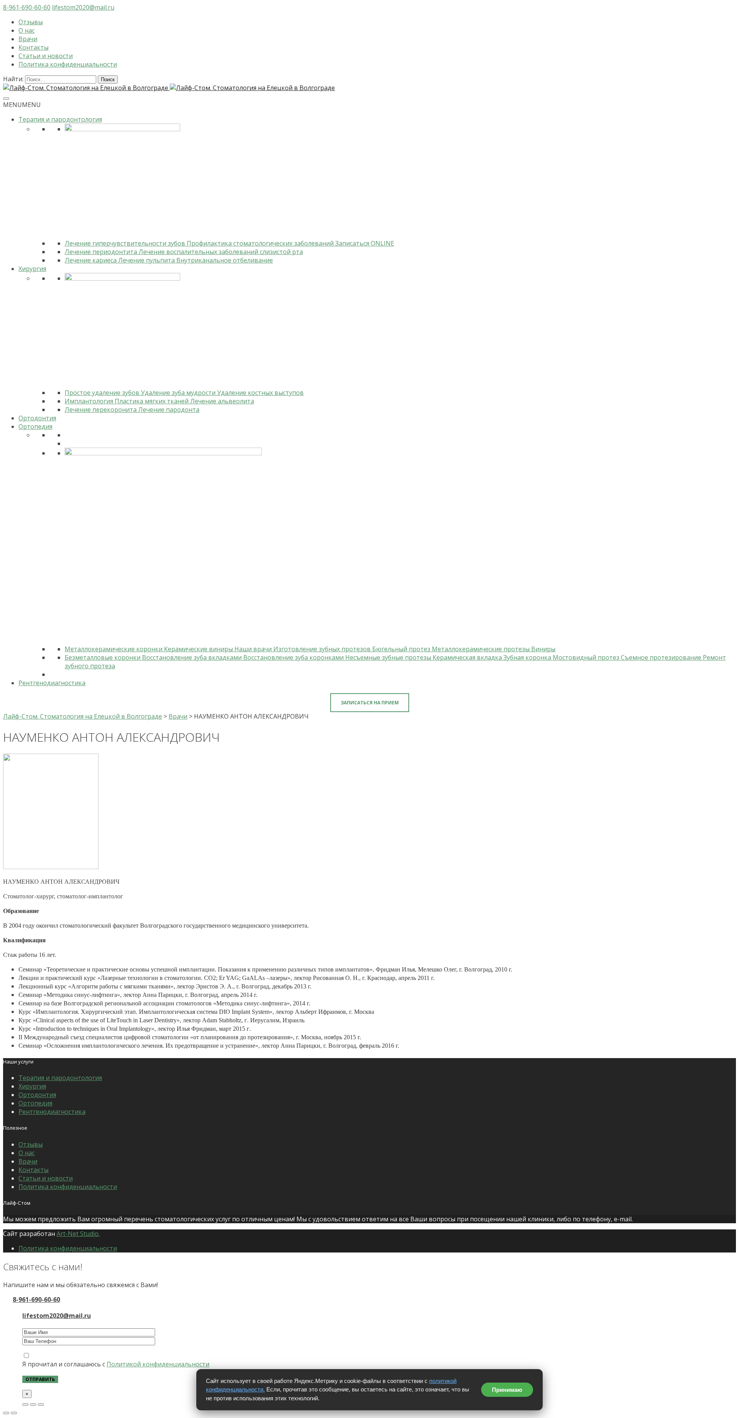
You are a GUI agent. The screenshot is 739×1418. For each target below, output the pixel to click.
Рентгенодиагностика (51, 683)
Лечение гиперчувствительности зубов (126, 243)
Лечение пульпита (147, 260)
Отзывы (30, 22)
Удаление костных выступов (260, 392)
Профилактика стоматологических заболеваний (261, 243)
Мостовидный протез (587, 657)
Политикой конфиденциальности (158, 1364)
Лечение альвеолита (222, 401)
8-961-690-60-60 (26, 7)
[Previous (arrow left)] (6, 1413)
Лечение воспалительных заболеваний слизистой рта (221, 251)
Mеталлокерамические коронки (114, 649)
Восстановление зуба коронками (294, 657)
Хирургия (32, 268)
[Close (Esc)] (25, 1404)
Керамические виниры (199, 649)
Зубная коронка (528, 657)
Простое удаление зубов (103, 392)
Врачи (27, 39)
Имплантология (90, 401)
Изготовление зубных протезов (322, 649)
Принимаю (507, 1389)
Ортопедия (35, 426)
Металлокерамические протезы (481, 649)
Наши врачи (253, 649)
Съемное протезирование (662, 657)
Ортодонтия (37, 418)
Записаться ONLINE (364, 243)
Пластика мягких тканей (152, 401)
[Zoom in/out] (41, 1404)
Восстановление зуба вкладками (192, 657)
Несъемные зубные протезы (389, 657)
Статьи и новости (45, 56)
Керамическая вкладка (468, 657)
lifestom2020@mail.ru (83, 7)
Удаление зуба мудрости (179, 392)
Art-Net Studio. (78, 1233)
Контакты (33, 47)
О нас (26, 30)
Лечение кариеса (91, 260)
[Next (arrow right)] (14, 1413)
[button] (22, 104)
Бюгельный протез (402, 649)
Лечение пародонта (168, 409)
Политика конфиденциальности (67, 64)
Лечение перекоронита (101, 409)
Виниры (543, 649)
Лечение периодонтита (102, 251)
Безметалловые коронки (103, 657)
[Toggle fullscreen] (33, 1404)
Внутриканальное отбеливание (224, 260)
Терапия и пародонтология (60, 119)
